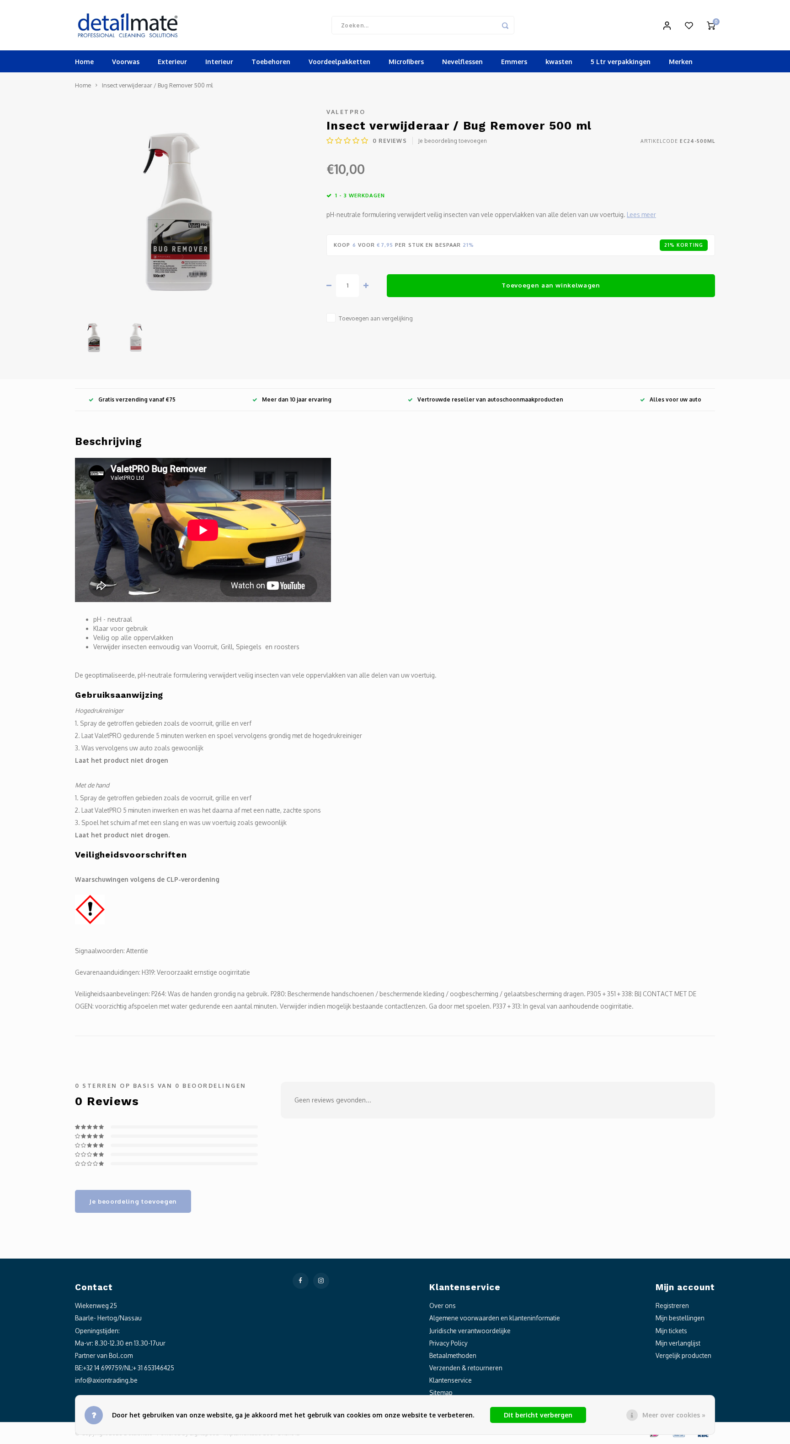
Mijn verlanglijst (678, 1343)
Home (84, 61)
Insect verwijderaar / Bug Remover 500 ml (157, 85)
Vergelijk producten (683, 1355)
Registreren (672, 1305)
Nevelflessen (462, 61)
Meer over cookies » (673, 1415)
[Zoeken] (505, 25)
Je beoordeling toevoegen (452, 140)
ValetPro (345, 111)
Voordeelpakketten (339, 61)
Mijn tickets (671, 1331)
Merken (681, 61)
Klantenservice (450, 1380)
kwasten (558, 61)
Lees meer (641, 214)
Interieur (219, 61)
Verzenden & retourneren (465, 1368)
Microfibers (406, 61)
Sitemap (441, 1392)
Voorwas (125, 61)
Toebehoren (270, 61)
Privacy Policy (448, 1343)
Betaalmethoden (452, 1355)
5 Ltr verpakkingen (621, 61)
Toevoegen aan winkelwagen (551, 285)
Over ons (442, 1305)
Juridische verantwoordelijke (470, 1331)
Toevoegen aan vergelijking (376, 318)
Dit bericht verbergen (538, 1415)
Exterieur (172, 61)
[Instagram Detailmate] (321, 1281)
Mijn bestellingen (680, 1318)
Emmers (514, 61)
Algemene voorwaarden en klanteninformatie (494, 1318)
